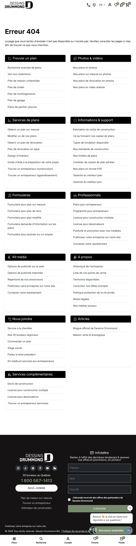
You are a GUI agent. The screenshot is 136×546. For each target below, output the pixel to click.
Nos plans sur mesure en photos (92, 74)
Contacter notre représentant (90, 243)
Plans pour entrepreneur (87, 204)
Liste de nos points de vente (89, 272)
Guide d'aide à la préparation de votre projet (33, 162)
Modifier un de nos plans (22, 136)
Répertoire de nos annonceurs (25, 279)
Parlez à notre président (21, 354)
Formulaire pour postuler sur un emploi (30, 234)
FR (101, 4)
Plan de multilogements (21, 93)
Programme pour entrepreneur (90, 211)
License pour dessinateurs (88, 224)
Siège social (15, 348)
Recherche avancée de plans (24, 67)
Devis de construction (20, 383)
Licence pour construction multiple (93, 217)
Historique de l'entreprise (88, 266)
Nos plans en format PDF (87, 168)
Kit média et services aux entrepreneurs (31, 361)
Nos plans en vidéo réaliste (89, 87)
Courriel (74, 489)
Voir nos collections (19, 74)
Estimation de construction (37, 508)
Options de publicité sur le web (26, 266)
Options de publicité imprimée (25, 272)
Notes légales (81, 299)
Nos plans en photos (85, 67)
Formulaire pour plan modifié (24, 217)
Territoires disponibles (86, 279)
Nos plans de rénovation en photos (93, 80)
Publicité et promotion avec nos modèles (97, 230)
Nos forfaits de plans (85, 155)
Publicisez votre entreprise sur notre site (97, 237)
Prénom (74, 467)
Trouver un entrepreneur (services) (28, 403)
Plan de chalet (16, 87)
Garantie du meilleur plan (87, 175)
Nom (72, 478)
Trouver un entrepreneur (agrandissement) (32, 175)
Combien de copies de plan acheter (94, 162)
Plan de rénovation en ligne (24, 149)
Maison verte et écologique (89, 334)
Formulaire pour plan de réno (24, 211)
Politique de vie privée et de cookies (81, 531)
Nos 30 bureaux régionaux (23, 334)
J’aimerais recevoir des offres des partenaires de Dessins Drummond (97, 499)
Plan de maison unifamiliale (24, 80)
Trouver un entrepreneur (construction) (30, 168)
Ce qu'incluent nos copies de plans (93, 136)
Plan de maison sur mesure (36, 498)
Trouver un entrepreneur (36, 503)
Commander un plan (19, 341)
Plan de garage (16, 100)
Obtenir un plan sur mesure (23, 129)
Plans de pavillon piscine (22, 107)
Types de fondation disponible (91, 142)
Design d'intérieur (18, 155)
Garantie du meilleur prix (87, 181)
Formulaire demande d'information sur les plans (32, 225)
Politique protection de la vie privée (94, 292)
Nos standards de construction (91, 149)
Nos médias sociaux (85, 305)
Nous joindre (36, 488)
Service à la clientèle (20, 328)
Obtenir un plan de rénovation (25, 142)
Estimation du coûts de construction (94, 129)
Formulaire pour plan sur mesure (26, 204)
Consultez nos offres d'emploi (90, 286)
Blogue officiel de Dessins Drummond (95, 328)
